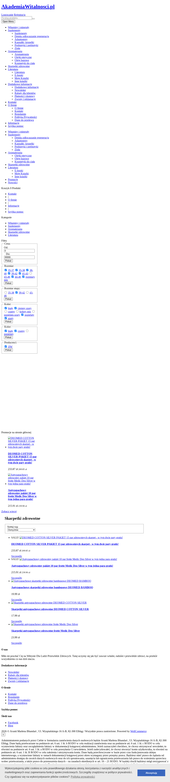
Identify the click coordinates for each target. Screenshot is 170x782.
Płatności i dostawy (25, 96)
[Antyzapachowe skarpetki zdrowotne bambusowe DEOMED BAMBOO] (51, 580)
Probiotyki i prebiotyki (26, 45)
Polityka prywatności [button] (83, 776)
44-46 (18, 276)
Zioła (17, 48)
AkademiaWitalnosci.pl (28, 6)
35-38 (22, 270)
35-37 (11, 270)
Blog (10, 725)
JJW (10, 346)
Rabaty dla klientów (25, 93)
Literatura (13, 69)
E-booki (19, 75)
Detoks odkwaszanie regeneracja (32, 36)
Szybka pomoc (16, 126)
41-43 (25, 273)
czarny (11, 311)
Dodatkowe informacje (20, 84)
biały (10, 308)
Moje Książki (22, 78)
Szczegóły (16, 556)
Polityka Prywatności (26, 117)
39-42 (14, 273)
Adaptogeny (21, 39)
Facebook (13, 722)
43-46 (7, 276)
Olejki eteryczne (23, 57)
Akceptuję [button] (151, 773)
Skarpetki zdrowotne (19, 66)
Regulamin (20, 114)
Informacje (13, 123)
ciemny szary (25, 308)
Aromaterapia (15, 51)
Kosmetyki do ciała (25, 63)
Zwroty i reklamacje (25, 99)
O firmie (12, 105)
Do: (8, 254)
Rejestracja (19, 14)
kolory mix (25, 311)
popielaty (29, 314)
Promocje (13, 179)
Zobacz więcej (9, 511)
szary (10, 318)
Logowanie (7, 14)
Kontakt (12, 102)
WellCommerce (138, 731)
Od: (6, 247)
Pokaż (8, 261)
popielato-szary (12, 314)
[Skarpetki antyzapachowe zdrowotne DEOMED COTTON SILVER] (49, 602)
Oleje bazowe (22, 60)
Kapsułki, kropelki (24, 42)
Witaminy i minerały (18, 27)
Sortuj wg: (12, 526)
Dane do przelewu (24, 120)
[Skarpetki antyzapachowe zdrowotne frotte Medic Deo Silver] (44, 624)
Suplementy (14, 30)
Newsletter (20, 90)
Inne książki (21, 81)
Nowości (12, 182)
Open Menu (8, 21)
